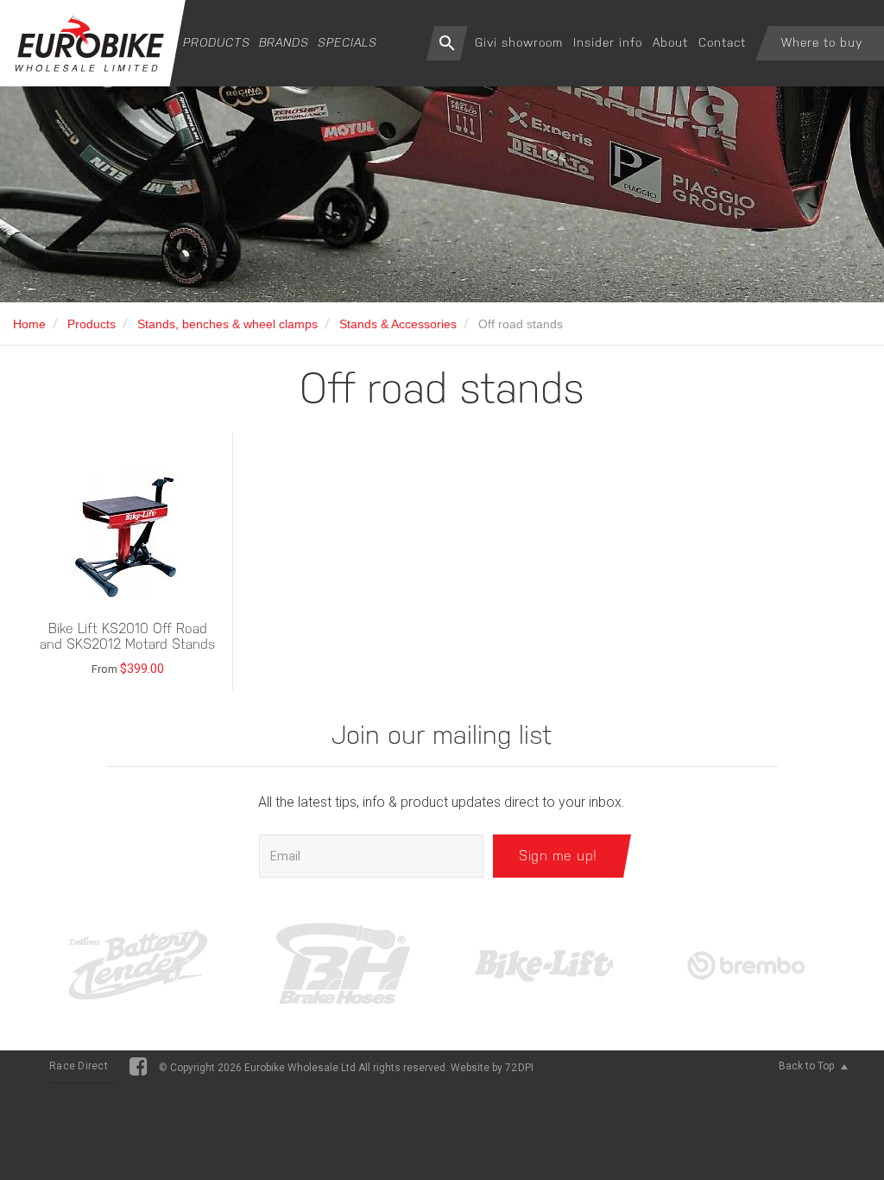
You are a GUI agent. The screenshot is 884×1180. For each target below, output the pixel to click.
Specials (347, 42)
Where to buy (821, 42)
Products (216, 42)
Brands (284, 42)
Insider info (607, 42)
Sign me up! (558, 855)
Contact (722, 42)
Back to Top (808, 1066)
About (670, 42)
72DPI (519, 1068)
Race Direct (78, 1066)
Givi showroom (519, 42)
